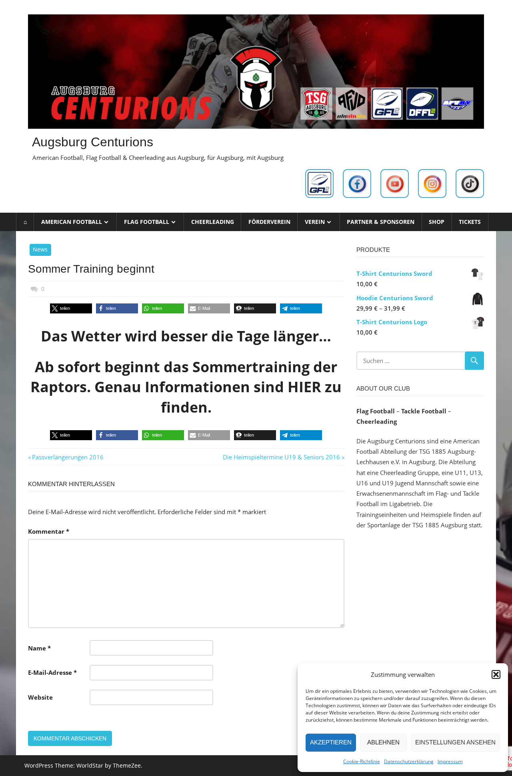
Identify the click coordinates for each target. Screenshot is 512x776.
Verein (315, 221)
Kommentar (48, 531)
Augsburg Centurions (92, 142)
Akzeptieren (331, 742)
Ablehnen (383, 742)
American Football (71, 221)
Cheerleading (212, 221)
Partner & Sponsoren (380, 221)
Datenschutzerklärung (409, 761)
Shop (436, 221)
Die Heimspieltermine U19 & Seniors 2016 (281, 457)
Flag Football (146, 221)
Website (40, 697)
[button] (496, 674)
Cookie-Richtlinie (361, 761)
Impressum (450, 761)
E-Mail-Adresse (52, 672)
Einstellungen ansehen (455, 742)
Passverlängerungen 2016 (68, 457)
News (40, 249)
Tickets (470, 221)
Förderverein (269, 221)
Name (39, 648)
